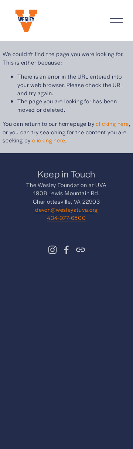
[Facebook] (66, 249)
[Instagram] (52, 249)
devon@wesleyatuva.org (66, 209)
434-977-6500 (66, 217)
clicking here (112, 123)
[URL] (80, 249)
